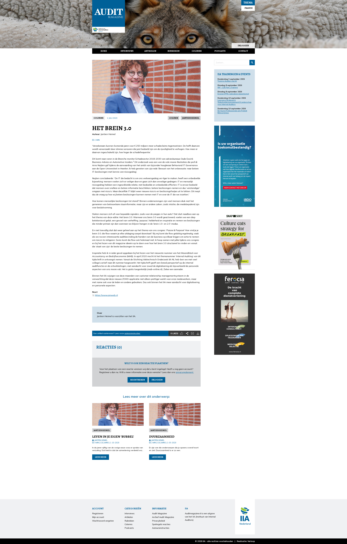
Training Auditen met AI (227, 81)
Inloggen (243, 45)
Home (104, 51)
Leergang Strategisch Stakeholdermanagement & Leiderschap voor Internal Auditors (234, 102)
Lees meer (100, 457)
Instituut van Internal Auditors (108, 30)
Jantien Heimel (190, 118)
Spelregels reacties (161, 524)
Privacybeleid (158, 521)
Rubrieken (173, 51)
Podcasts (220, 51)
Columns (197, 51)
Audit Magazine (108, 13)
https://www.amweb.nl (106, 295)
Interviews (127, 51)
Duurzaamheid (161, 436)
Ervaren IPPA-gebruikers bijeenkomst (233, 94)
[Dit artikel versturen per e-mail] (192, 333)
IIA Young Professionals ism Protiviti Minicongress (232, 112)
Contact (243, 51)
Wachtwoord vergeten (103, 521)
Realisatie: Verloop (246, 541)
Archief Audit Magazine (163, 517)
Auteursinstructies (160, 528)
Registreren (137, 379)
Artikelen (150, 51)
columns (99, 118)
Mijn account (98, 517)
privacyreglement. (185, 372)
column (173, 118)
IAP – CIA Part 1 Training (228, 87)
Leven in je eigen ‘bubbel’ (113, 436)
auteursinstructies (132, 333)
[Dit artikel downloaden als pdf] (198, 333)
